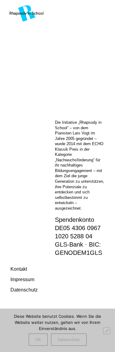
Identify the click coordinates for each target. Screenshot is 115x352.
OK (38, 339)
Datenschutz (24, 289)
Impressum (22, 279)
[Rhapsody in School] (27, 12)
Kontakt (18, 269)
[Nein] (106, 331)
